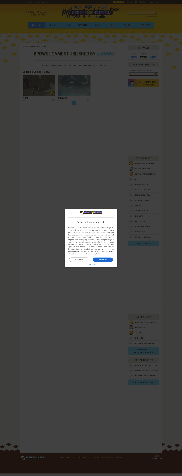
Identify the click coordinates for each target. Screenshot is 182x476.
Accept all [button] (103, 259)
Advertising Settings (82, 251)
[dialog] (91, 238)
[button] (91, 264)
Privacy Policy (96, 254)
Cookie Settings (84, 254)
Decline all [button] (79, 260)
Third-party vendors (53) (88, 240)
